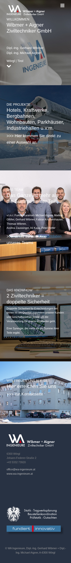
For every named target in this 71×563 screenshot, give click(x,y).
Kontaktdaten (49, 236)
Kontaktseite (32, 394)
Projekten (45, 142)
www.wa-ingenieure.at (20, 473)
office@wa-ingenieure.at (21, 469)
